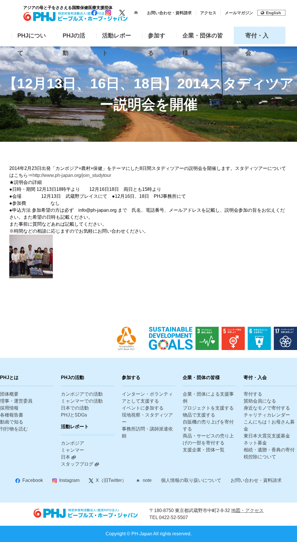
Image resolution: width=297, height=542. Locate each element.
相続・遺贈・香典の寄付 (269, 449)
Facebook (32, 480)
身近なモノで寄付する (267, 407)
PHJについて (31, 38)
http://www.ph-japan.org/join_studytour (71, 175)
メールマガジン (239, 12)
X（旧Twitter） (111, 480)
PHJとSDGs (74, 414)
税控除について (260, 456)
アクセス (208, 12)
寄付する (253, 394)
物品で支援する (199, 414)
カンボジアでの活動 (82, 394)
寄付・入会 (257, 38)
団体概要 (9, 394)
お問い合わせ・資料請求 (169, 12)
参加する (156, 38)
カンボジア (72, 443)
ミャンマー (72, 450)
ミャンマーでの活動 (82, 401)
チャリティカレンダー (267, 414)
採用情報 (9, 407)
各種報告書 (11, 414)
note (147, 480)
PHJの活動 (74, 38)
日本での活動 (75, 407)
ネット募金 (255, 442)
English (273, 12)
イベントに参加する (143, 407)
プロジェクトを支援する (208, 407)
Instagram (69, 480)
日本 (65, 457)
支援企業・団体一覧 (203, 449)
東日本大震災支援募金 (267, 435)
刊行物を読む (14, 428)
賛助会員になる (260, 401)
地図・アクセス (247, 510)
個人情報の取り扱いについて (191, 480)
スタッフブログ (77, 464)
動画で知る (11, 421)
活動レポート (116, 38)
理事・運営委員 (16, 401)
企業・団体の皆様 (202, 38)
